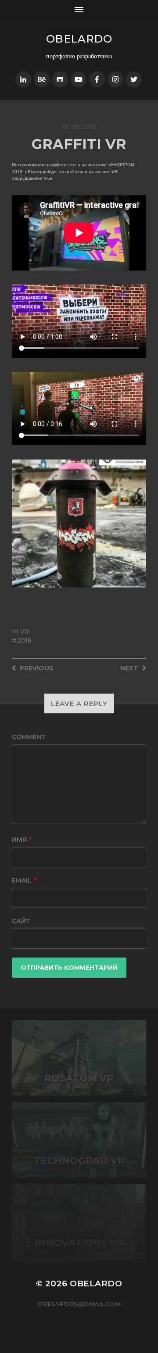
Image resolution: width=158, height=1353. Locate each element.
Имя (22, 840)
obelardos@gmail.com (79, 1303)
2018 (24, 640)
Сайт (21, 921)
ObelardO (79, 38)
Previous (19, 523)
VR (24, 631)
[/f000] (23, 79)
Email (24, 880)
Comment (29, 737)
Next (138, 523)
